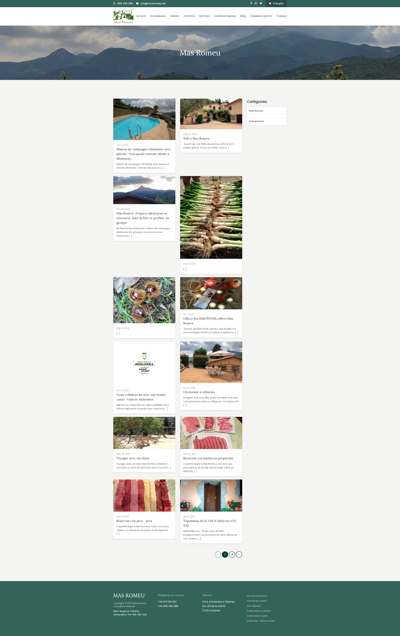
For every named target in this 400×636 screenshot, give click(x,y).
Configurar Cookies (257, 616)
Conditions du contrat (259, 611)
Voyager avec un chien (132, 458)
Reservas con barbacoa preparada (208, 458)
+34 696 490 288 (168, 606)
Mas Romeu (256, 110)
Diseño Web (252, 621)
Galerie (174, 16)
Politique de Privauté (257, 596)
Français (278, 3)
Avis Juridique (254, 606)
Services (204, 16)
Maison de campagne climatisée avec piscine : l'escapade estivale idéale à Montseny (143, 153)
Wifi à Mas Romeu (196, 138)
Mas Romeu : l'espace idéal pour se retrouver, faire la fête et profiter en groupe (142, 218)
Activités (189, 16)
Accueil (140, 16)
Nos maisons (158, 16)
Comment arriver (261, 16)
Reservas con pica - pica (134, 521)
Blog (243, 16)
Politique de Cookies (257, 601)
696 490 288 (125, 3)
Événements (256, 121)
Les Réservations (225, 16)
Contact (282, 16)
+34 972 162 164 (167, 602)
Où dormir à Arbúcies (199, 392)
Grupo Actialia (267, 621)
